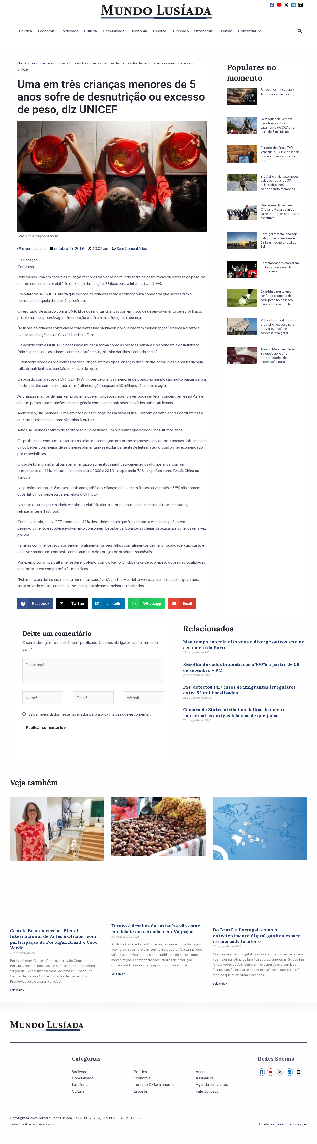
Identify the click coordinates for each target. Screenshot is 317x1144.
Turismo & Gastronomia (192, 30)
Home (21, 63)
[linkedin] (294, 4)
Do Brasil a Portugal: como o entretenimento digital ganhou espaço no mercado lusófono (257, 935)
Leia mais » (17, 990)
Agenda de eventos (212, 1084)
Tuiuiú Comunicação (291, 1124)
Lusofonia (138, 30)
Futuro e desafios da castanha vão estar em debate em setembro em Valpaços (155, 928)
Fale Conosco (207, 1091)
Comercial (247, 30)
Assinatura (205, 1078)
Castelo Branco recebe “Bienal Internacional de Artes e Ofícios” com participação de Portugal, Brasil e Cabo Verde (54, 939)
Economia (46, 30)
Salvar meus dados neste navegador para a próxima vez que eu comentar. (90, 714)
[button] (258, 31)
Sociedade (69, 30)
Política (25, 30)
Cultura (90, 30)
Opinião (225, 30)
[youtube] (280, 4)
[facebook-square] (272, 4)
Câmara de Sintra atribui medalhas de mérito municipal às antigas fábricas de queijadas (234, 712)
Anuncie (202, 1071)
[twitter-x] (287, 4)
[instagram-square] (301, 4)
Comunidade (113, 30)
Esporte (159, 30)
